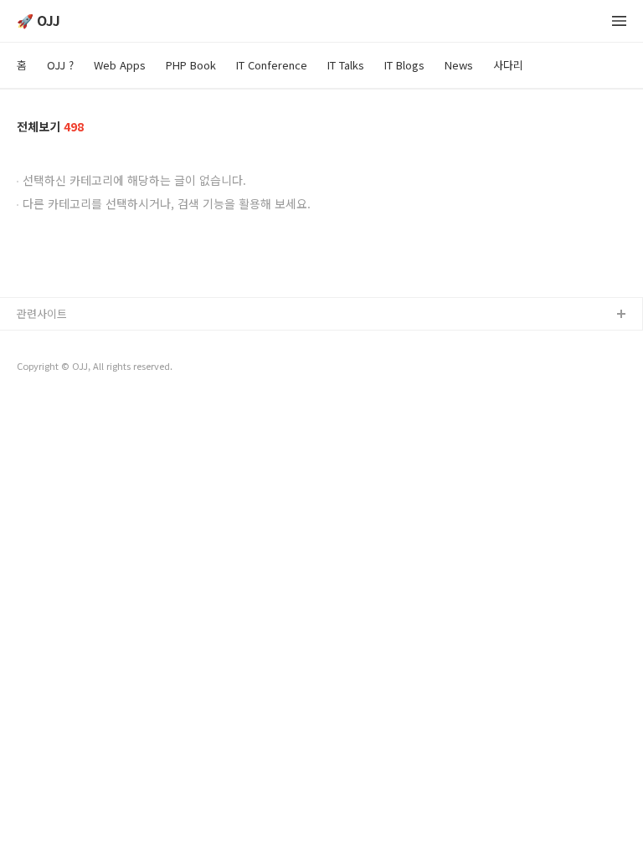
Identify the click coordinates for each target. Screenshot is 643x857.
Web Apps (120, 65)
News (459, 65)
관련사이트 (42, 313)
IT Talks (345, 65)
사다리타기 (43, 342)
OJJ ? (60, 65)
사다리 (508, 65)
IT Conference (271, 65)
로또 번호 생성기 (56, 369)
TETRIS (34, 395)
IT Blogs (404, 65)
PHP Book (191, 65)
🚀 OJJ (38, 21)
